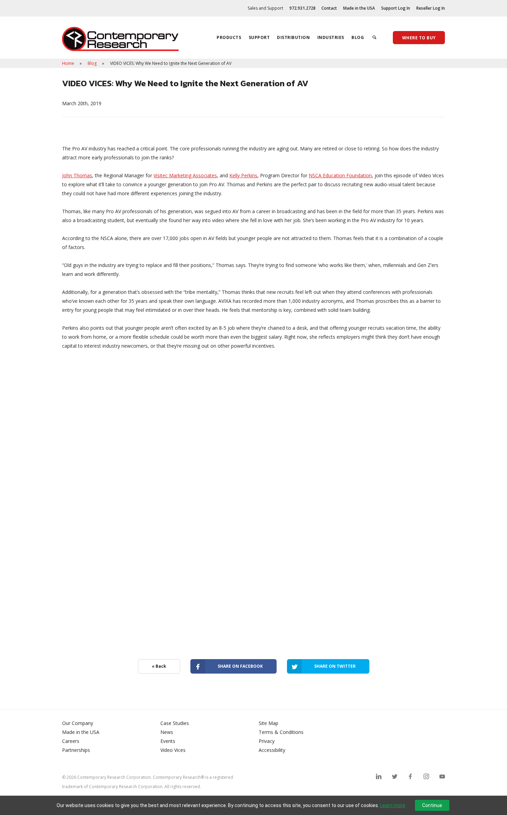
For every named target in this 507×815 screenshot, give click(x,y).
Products (229, 37)
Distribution (293, 37)
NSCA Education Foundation (340, 175)
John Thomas (77, 175)
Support (259, 37)
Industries (330, 37)
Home (68, 63)
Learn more (392, 805)
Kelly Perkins (243, 175)
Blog (357, 37)
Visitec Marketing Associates (185, 175)
